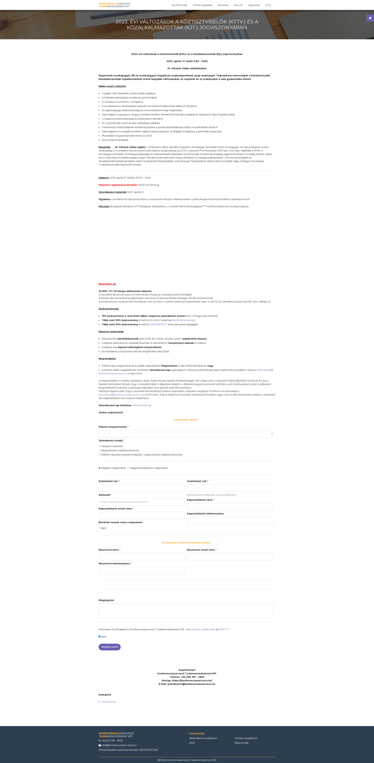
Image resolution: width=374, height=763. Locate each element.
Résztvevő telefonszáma (115, 563)
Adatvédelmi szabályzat (203, 738)
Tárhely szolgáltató (245, 738)
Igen (104, 528)
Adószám (105, 495)
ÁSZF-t (223, 629)
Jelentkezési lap (142, 405)
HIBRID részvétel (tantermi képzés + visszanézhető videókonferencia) (141, 454)
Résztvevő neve (109, 549)
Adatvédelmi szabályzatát (200, 629)
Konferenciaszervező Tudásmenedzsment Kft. (191, 760)
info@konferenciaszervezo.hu (119, 745)
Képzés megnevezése (114, 426)
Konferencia (109, 701)
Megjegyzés (106, 600)
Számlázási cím (197, 481)
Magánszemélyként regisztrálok (149, 468)
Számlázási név (109, 481)
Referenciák (241, 743)
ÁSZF (192, 743)
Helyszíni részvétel (112, 446)
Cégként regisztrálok (113, 468)
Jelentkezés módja (111, 440)
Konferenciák (179, 5)
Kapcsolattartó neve (200, 499)
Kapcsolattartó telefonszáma (205, 513)
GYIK (268, 5)
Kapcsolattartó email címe (116, 508)
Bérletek (223, 5)
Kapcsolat (254, 5)
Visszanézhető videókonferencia (120, 450)
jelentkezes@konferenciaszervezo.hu (120, 394)
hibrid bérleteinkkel (183, 320)
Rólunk (238, 5)
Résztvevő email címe (202, 549)
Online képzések (203, 5)
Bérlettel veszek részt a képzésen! (120, 522)
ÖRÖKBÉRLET (158, 324)
